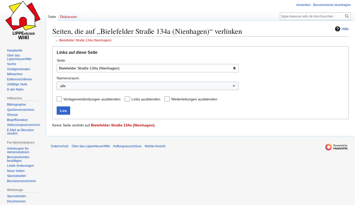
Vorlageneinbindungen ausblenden (92, 99)
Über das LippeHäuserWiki (91, 146)
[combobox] (148, 68)
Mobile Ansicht (155, 146)
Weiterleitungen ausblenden (194, 99)
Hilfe (345, 29)
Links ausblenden (146, 99)
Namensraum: (68, 78)
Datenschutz (60, 146)
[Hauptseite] (23, 21)
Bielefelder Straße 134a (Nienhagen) (85, 40)
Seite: (61, 60)
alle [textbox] (63, 86)
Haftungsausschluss (127, 146)
